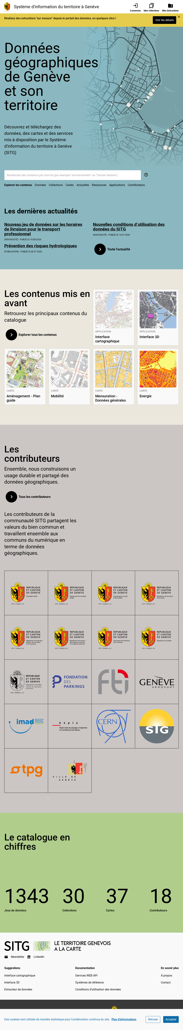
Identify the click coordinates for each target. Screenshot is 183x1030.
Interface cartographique (19, 975)
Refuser (153, 1019)
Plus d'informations (124, 1019)
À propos (166, 975)
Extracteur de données (18, 989)
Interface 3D (12, 982)
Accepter (170, 1019)
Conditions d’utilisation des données (98, 989)
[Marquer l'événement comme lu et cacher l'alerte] (179, 16)
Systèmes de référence (89, 982)
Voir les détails (164, 20)
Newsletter (17, 956)
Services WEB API (86, 975)
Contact (166, 982)
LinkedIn (39, 956)
